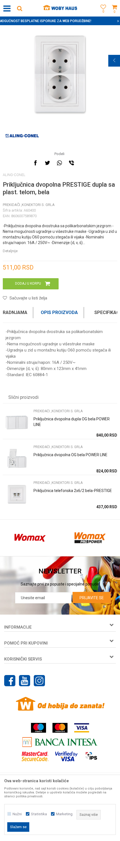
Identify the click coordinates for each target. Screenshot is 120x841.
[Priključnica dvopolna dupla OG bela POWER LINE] (17, 422)
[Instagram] (39, 680)
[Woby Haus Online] (60, 8)
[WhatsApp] (59, 162)
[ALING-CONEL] (22, 136)
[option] (60, 74)
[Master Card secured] (35, 756)
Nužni (17, 814)
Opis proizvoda (59, 312)
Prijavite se (92, 598)
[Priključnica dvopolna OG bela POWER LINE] (17, 458)
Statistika (39, 814)
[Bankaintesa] (60, 742)
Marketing (64, 814)
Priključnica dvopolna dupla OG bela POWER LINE (71, 422)
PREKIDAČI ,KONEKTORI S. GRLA (29, 205)
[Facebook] (35, 162)
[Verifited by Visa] (66, 756)
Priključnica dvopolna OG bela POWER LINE (70, 455)
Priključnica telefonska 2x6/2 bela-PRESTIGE (72, 490)
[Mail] (83, 162)
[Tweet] (47, 162)
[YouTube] (24, 680)
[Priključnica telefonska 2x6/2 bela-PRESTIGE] (17, 494)
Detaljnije (10, 251)
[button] (19, 8)
